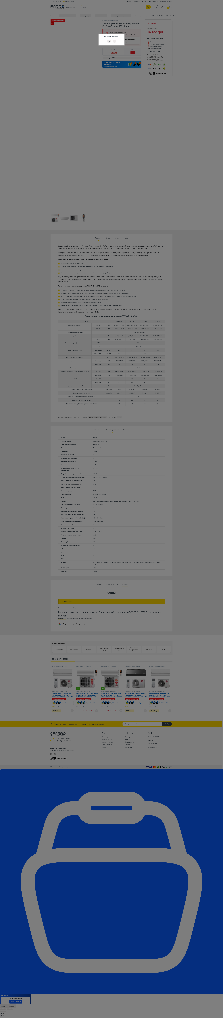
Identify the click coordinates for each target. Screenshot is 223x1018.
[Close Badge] (19, 1002)
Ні (114, 41)
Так (109, 41)
